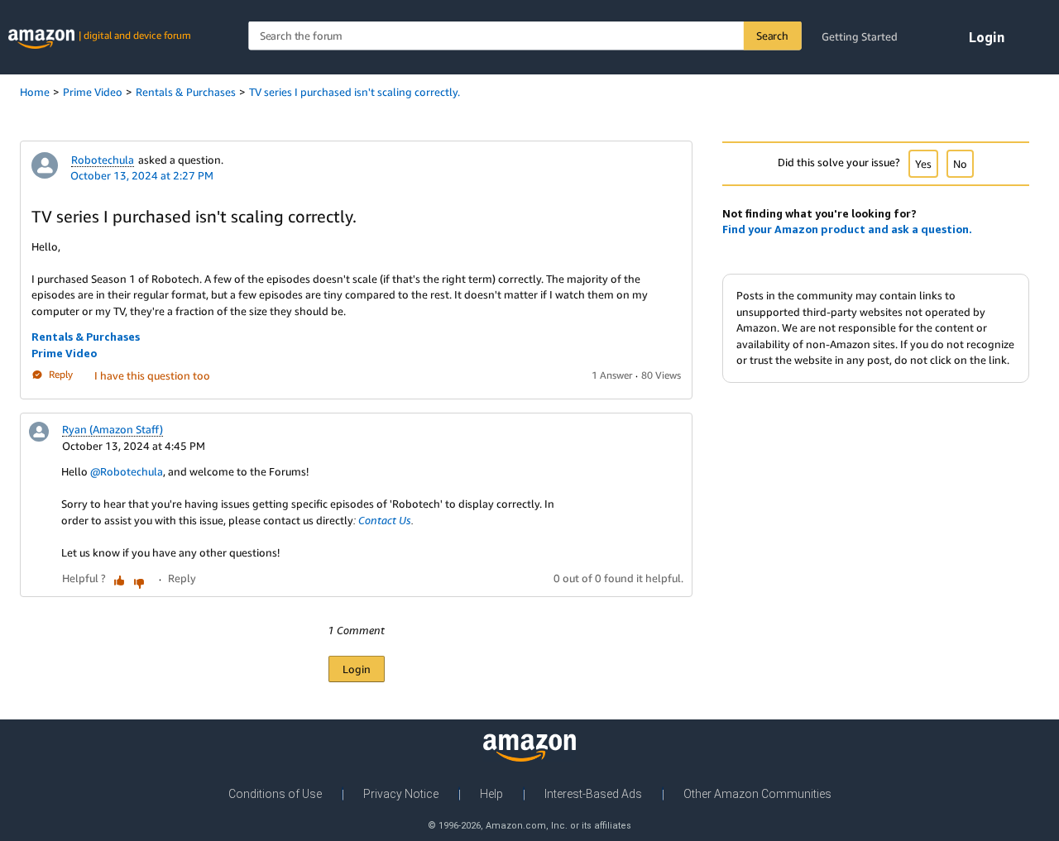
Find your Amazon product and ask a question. (847, 229)
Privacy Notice (400, 793)
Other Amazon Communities (757, 793)
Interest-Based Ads (593, 793)
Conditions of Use (275, 793)
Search (772, 35)
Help (491, 793)
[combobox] (524, 36)
